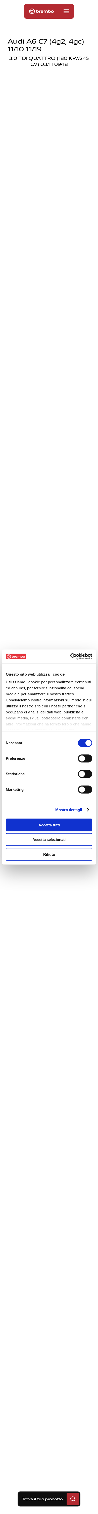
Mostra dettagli (68, 810)
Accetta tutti (49, 825)
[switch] (85, 758)
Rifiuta (49, 854)
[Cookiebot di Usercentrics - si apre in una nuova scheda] (70, 656)
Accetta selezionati (49, 839)
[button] (66, 11)
